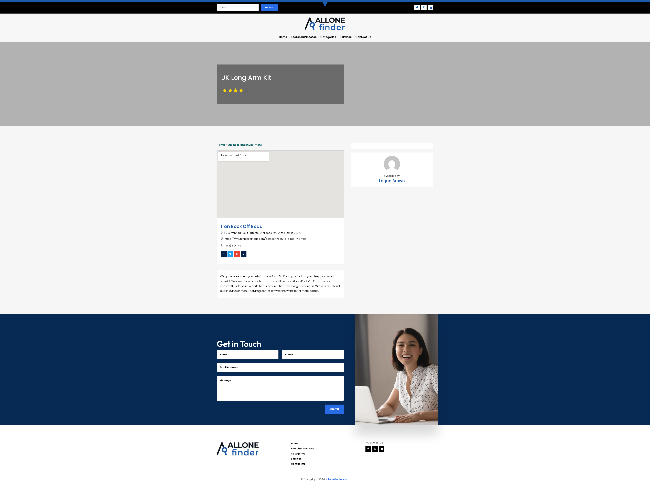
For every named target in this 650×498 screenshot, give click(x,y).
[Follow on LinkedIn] (430, 7)
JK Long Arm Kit (246, 77)
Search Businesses (304, 37)
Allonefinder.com (337, 479)
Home (283, 37)
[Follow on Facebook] (417, 7)
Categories (328, 37)
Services (346, 37)
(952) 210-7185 (232, 245)
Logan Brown (392, 180)
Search (269, 7)
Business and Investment (245, 145)
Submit (334, 409)
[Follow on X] (424, 7)
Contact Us (363, 37)
